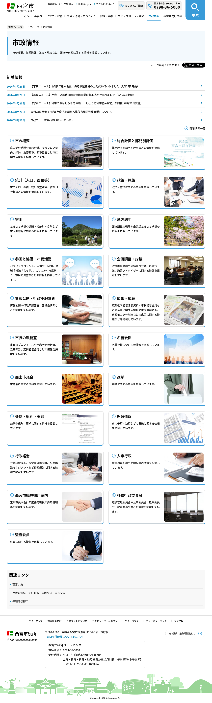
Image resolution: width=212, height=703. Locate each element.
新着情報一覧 (197, 128)
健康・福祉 (106, 16)
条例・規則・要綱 (29, 416)
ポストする (195, 65)
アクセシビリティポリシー (106, 621)
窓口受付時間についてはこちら (65, 637)
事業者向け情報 (172, 16)
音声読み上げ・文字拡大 (60, 4)
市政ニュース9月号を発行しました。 (52, 120)
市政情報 (154, 16)
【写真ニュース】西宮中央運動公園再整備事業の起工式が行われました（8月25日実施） (82, 95)
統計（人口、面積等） (33, 180)
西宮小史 (17, 584)
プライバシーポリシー (157, 621)
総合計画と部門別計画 (135, 140)
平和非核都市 (20, 601)
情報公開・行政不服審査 (35, 298)
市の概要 (22, 140)
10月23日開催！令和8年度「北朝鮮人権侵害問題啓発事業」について (71, 112)
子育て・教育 (54, 16)
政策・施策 (126, 180)
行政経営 (22, 455)
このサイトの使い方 (76, 621)
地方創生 (124, 219)
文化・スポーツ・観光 (131, 16)
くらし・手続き (33, 16)
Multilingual (84, 4)
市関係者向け (54, 621)
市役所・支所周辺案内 (182, 633)
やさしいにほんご (105, 4)
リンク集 (178, 621)
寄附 (18, 219)
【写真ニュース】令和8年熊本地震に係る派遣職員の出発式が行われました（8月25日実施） (84, 86)
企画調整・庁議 (129, 258)
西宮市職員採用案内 (31, 495)
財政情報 (124, 416)
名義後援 (124, 337)
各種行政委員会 (129, 495)
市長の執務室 (26, 337)
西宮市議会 (24, 377)
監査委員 (22, 534)
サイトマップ (36, 621)
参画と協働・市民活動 (33, 258)
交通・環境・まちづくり (81, 16)
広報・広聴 (126, 298)
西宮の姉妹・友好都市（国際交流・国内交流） (40, 593)
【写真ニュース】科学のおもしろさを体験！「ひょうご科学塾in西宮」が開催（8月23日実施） (86, 103)
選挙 (120, 377)
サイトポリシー (133, 621)
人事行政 (124, 455)
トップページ (32, 27)
